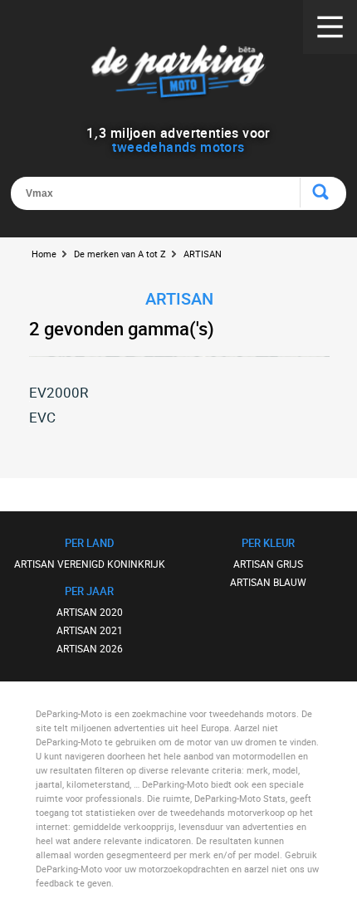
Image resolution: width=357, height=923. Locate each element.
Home (44, 253)
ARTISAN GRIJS (268, 563)
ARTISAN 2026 (89, 648)
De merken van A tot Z (120, 253)
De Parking (179, 74)
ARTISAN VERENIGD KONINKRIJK (89, 563)
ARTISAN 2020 (89, 611)
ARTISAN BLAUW (268, 581)
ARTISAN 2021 (89, 630)
